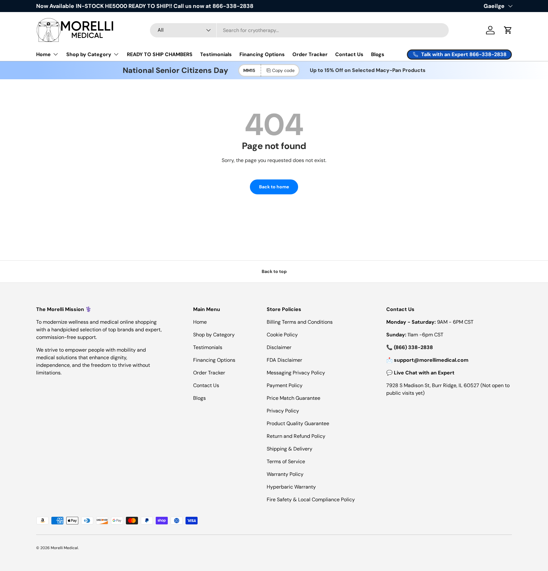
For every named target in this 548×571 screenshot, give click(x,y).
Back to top (274, 271)
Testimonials (216, 54)
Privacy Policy (283, 410)
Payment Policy (285, 385)
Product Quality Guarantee (298, 423)
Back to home (274, 187)
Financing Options (262, 54)
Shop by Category (88, 54)
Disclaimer (279, 347)
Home (43, 54)
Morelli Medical (64, 547)
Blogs (377, 54)
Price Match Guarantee (293, 398)
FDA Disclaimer (284, 360)
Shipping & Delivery (289, 448)
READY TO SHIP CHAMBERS (159, 54)
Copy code (283, 70)
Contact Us (349, 54)
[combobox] (299, 30)
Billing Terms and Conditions (300, 322)
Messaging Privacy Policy (296, 372)
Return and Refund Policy (296, 436)
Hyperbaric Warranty (291, 486)
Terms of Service (286, 461)
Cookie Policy (282, 334)
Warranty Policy (285, 474)
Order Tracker (310, 54)
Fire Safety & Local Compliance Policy (311, 499)
